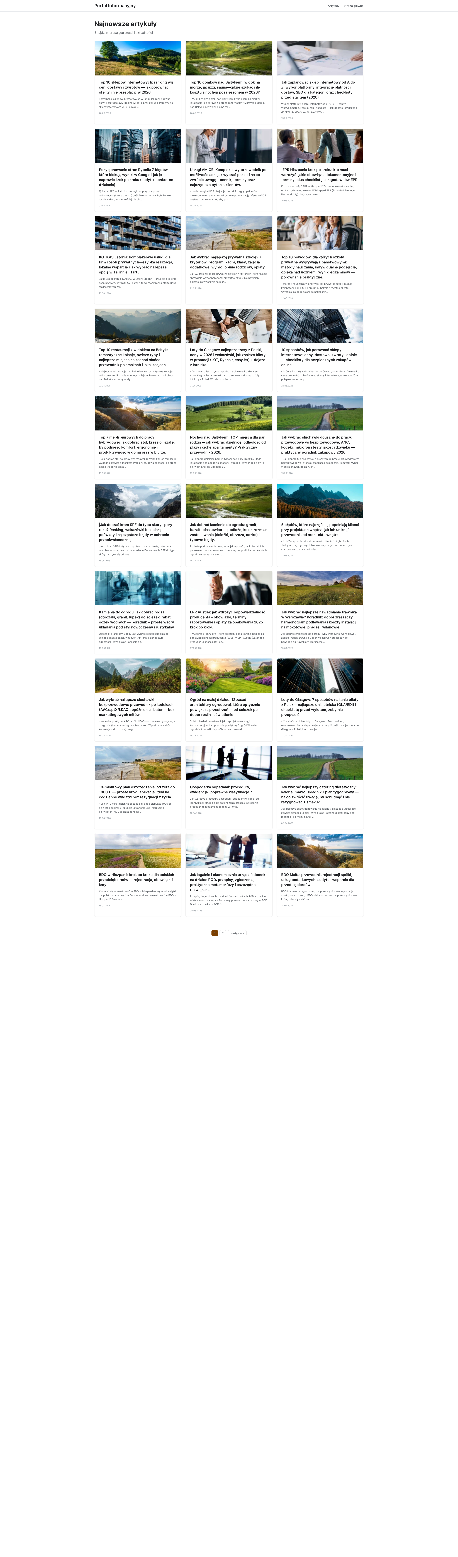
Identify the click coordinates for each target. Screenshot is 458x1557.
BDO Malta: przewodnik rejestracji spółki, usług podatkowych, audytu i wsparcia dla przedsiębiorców (317, 880)
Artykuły (333, 6)
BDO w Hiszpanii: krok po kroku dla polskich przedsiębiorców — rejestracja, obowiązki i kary (136, 880)
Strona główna (354, 6)
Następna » (237, 933)
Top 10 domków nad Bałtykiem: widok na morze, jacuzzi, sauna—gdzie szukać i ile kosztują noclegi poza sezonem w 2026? (225, 87)
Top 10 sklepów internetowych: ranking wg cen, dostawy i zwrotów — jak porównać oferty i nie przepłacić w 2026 (136, 87)
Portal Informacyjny (115, 5)
